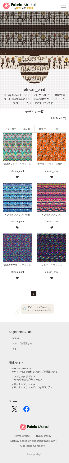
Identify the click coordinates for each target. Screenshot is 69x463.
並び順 (26, 128)
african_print (17, 171)
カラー (42, 128)
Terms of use (22, 435)
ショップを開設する (22, 343)
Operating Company (32, 445)
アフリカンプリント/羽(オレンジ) (51, 164)
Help (14, 348)
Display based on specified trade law (32, 440)
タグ (58, 128)
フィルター (10, 128)
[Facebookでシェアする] (26, 410)
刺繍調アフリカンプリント (17, 265)
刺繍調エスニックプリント (17, 164)
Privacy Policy (42, 435)
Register (16, 338)
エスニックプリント (51, 265)
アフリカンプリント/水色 (17, 214)
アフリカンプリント (51, 214)
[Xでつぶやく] (15, 410)
